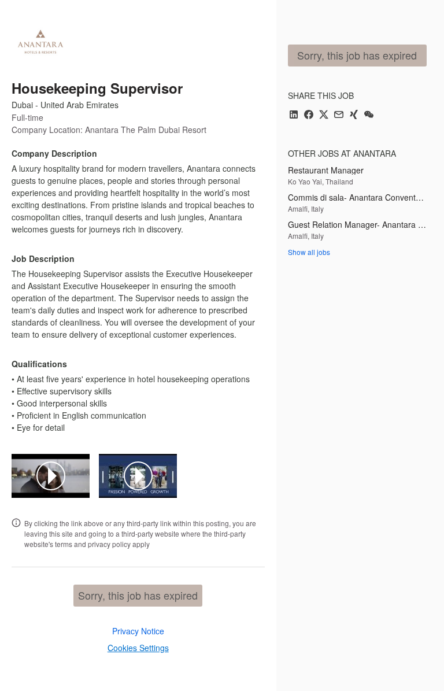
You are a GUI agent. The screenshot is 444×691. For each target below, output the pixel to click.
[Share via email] (338, 115)
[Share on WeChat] (368, 115)
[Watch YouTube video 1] (50, 475)
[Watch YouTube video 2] (138, 475)
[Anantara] (40, 42)
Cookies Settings (138, 647)
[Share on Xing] (353, 115)
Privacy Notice (138, 631)
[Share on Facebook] (308, 115)
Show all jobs (309, 252)
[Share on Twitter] (323, 115)
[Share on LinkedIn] (293, 115)
